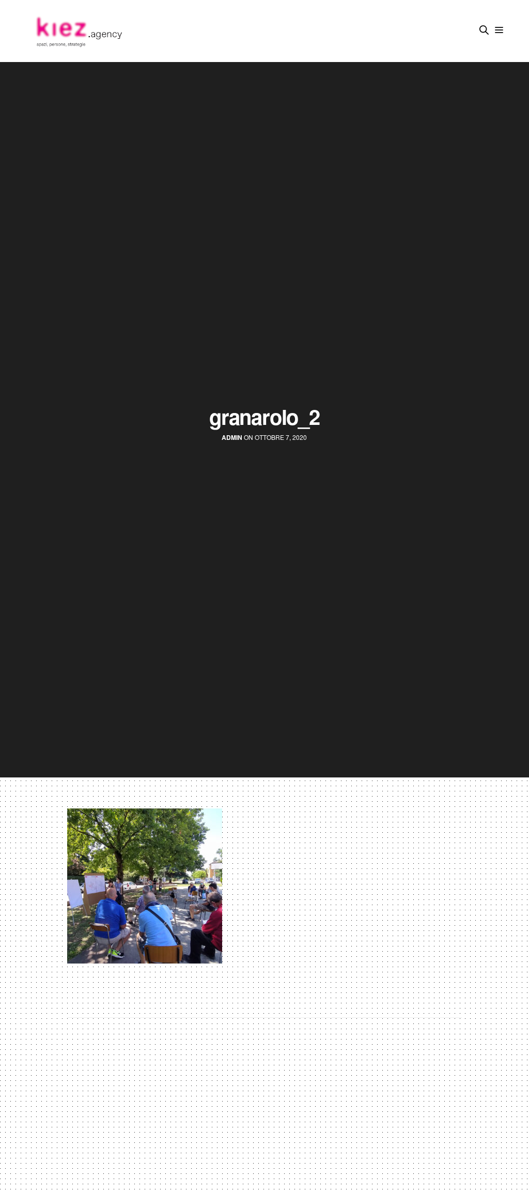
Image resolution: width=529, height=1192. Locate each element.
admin (232, 437)
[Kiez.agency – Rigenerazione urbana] (78, 31)
